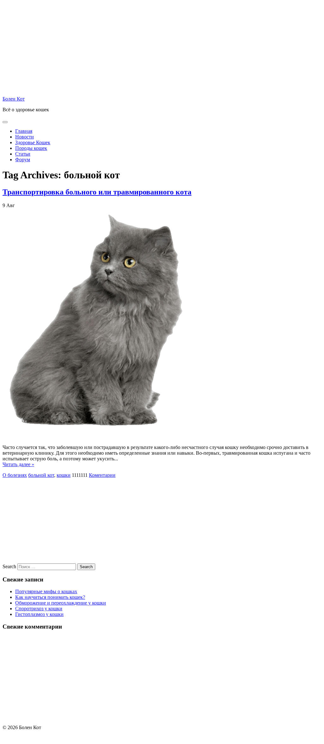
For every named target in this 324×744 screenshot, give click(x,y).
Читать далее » (18, 464)
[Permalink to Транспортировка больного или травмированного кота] (97, 441)
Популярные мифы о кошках (46, 591)
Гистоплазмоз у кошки (39, 614)
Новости (24, 136)
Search (9, 566)
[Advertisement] (162, 47)
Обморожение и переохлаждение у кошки (60, 603)
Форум (22, 159)
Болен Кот (14, 98)
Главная (23, 131)
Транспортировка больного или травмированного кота (97, 192)
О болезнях (15, 475)
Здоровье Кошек (32, 142)
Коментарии (102, 475)
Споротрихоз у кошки (38, 608)
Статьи (22, 154)
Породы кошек (31, 148)
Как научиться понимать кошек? (50, 597)
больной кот (41, 475)
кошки (64, 475)
